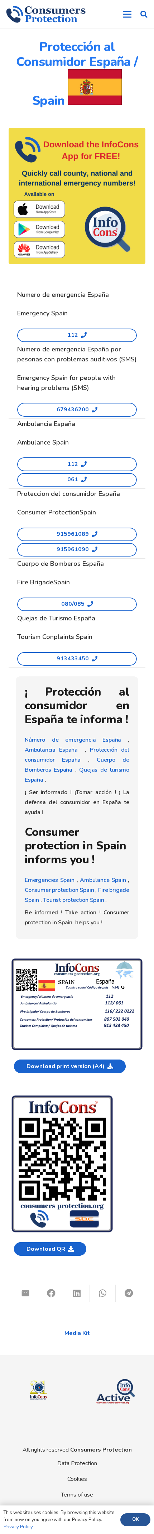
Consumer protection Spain (59, 890)
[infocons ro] (38, 1376)
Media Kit (77, 1333)
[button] (144, 14)
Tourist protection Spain (73, 900)
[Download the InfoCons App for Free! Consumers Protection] (77, 196)
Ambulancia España (51, 750)
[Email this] (25, 1293)
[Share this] (51, 1293)
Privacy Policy (18, 1527)
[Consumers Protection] (46, 14)
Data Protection (77, 1463)
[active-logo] (115, 1377)
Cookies (77, 1479)
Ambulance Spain (103, 880)
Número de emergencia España (73, 740)
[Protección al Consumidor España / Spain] (77, 961)
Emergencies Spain (49, 880)
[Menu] (127, 14)
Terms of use (77, 1495)
